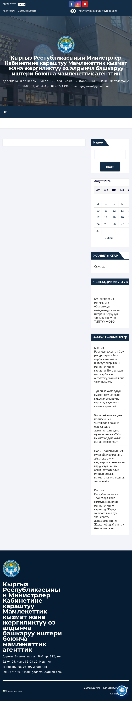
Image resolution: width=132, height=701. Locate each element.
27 (122, 224)
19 (114, 217)
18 (105, 217)
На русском (9, 10)
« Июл (109, 238)
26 (114, 224)
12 (114, 210)
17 (98, 217)
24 (98, 224)
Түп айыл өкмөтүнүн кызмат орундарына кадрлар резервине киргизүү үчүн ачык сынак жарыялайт (107, 399)
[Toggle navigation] (125, 112)
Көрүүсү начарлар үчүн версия (97, 10)
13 (122, 210)
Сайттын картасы (27, 10)
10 (98, 210)
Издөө (98, 142)
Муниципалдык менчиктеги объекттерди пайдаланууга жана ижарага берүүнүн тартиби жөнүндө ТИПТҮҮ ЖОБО (107, 310)
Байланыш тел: (92, 688)
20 (122, 217)
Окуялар (99, 266)
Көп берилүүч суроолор (115, 688)
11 (105, 210)
